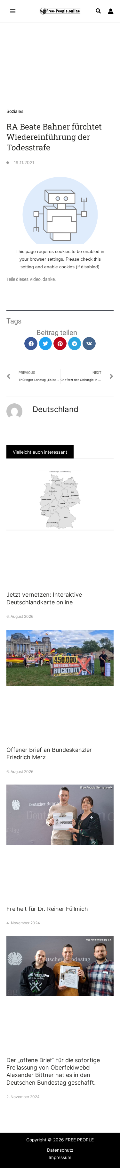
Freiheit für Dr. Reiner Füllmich (47, 908)
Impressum (60, 1157)
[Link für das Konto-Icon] (111, 11)
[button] (98, 11)
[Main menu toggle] (13, 11)
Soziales (14, 111)
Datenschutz (60, 1150)
